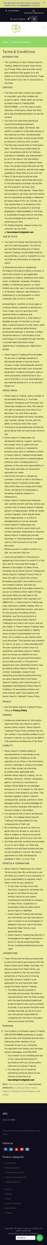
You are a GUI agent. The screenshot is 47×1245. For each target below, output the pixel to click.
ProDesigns (33, 1233)
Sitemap (8, 1194)
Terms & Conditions (13, 1203)
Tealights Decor (11, 1182)
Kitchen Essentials (13, 1172)
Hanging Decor (11, 1168)
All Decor (8, 1163)
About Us (8, 1189)
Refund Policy (10, 1208)
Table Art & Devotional (14, 1177)
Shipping (8, 1213)
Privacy (8, 1198)
